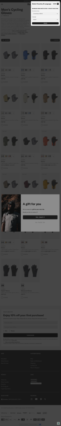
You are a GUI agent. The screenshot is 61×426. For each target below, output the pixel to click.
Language (34, 16)
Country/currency (35, 11)
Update (45, 23)
